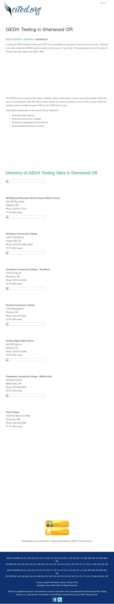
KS (74, 558)
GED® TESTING (13, 39)
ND (23, 564)
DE (48, 558)
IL (68, 558)
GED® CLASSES (13, 558)
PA (62, 564)
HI (59, 558)
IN (71, 558)
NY (47, 564)
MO (105, 558)
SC (69, 564)
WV (102, 564)
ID (65, 558)
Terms (62, 582)
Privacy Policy (72, 582)
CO (40, 558)
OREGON (28, 39)
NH (31, 564)
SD (73, 564)
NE (27, 564)
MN (101, 558)
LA (82, 558)
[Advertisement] (57, 74)
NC (19, 564)
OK (54, 564)
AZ (33, 558)
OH (50, 564)
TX (80, 564)
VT (91, 564)
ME (93, 558)
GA (55, 558)
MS (57, 561)
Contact (39, 582)
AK (22, 558)
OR (58, 564)
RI (66, 564)
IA (62, 558)
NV (43, 564)
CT (44, 558)
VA (88, 564)
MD (89, 558)
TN (77, 564)
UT (84, 564)
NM (39, 564)
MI (97, 558)
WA (95, 564)
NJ (35, 564)
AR (29, 558)
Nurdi (48, 585)
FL (52, 558)
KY (78, 558)
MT (15, 564)
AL (25, 558)
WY (106, 564)
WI (99, 564)
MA (85, 558)
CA (36, 558)
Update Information (51, 582)
